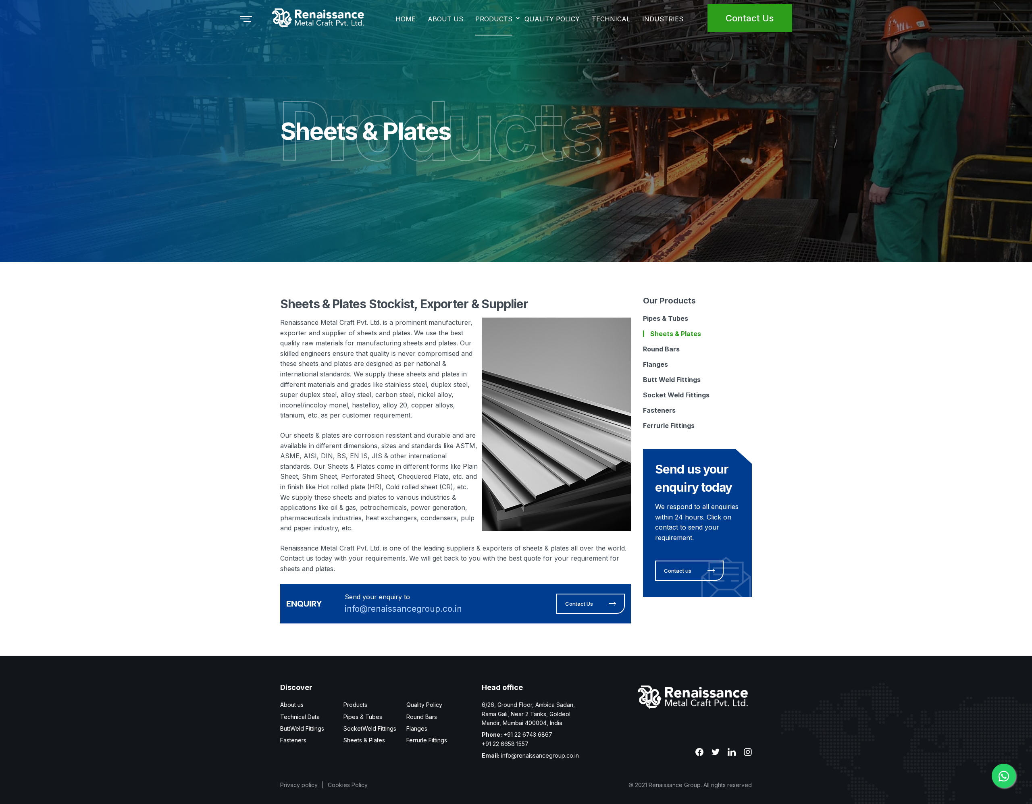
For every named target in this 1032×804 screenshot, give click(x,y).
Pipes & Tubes (665, 318)
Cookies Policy (348, 784)
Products (355, 704)
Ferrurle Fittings (669, 425)
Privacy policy (299, 784)
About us (292, 704)
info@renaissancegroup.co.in (403, 609)
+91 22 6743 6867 (528, 734)
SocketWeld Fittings (369, 728)
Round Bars (661, 349)
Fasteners (659, 410)
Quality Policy (424, 704)
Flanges (655, 364)
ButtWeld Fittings (302, 728)
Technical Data (300, 716)
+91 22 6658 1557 (505, 743)
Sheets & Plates (675, 333)
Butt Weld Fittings (672, 379)
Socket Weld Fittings (676, 395)
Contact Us (750, 18)
